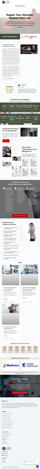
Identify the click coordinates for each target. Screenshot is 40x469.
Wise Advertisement (14, 467)
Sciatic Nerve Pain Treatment (7, 427)
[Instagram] (7, 455)
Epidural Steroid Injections (7, 424)
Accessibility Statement (6, 433)
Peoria (29, 350)
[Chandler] (17, 348)
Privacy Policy (4, 437)
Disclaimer (4, 441)
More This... (4, 109)
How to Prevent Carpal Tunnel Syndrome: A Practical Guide (9, 289)
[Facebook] (5, 455)
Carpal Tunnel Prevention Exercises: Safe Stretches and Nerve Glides (29, 289)
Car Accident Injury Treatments (7, 422)
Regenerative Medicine (6, 415)
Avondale (4, 459)
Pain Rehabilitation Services (7, 413)
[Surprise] (35, 348)
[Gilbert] (11, 348)
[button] (29, 49)
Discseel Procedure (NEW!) (36, 118)
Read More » (6, 299)
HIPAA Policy (4, 439)
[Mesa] (5, 348)
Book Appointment (20, 5)
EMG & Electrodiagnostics (20, 118)
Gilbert (10, 350)
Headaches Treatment (6, 417)
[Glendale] (23, 348)
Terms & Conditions (5, 435)
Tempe (3, 460)
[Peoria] (29, 348)
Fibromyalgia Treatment (6, 420)
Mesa (4, 350)
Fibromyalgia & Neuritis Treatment (12, 118)
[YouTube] (2, 455)
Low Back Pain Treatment (6, 418)
